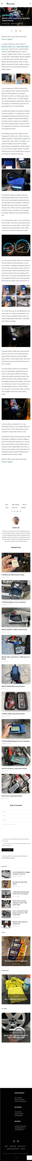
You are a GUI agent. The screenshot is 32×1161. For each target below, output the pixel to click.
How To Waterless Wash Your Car (16, 999)
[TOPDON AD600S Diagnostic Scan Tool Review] (16, 728)
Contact (23, 1148)
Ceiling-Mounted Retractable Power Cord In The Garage (21, 893)
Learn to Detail (18, 1111)
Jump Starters (7, 15)
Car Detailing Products (20, 1128)
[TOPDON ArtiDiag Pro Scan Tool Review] (16, 589)
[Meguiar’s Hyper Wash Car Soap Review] (7, 924)
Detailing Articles (19, 1115)
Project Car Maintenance (20, 1101)
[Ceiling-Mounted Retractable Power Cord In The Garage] (7, 894)
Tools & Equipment (19, 1129)
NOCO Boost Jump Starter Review (12, 796)
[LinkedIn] (17, 511)
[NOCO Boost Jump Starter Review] (16, 783)
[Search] (29, 3)
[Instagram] (18, 1141)
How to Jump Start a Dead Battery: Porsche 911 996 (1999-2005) (20, 913)
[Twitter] (15, 511)
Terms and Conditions (13, 1148)
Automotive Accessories (20, 1126)
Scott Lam (6, 23)
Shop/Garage (16, 958)
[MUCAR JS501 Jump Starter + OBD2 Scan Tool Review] (16, 644)
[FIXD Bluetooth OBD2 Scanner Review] (16, 562)
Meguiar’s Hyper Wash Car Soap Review (20, 923)
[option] (16, 951)
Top (16, 1157)
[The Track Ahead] (10, 3)
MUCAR (24, 504)
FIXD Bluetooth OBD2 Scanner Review (13, 575)
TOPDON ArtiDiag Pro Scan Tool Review (14, 602)
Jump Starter (15, 504)
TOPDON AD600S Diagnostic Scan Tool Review (16, 741)
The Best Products (19, 1113)
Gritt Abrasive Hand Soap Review (20, 883)
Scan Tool (15, 507)
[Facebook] (11, 30)
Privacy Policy (22, 1146)
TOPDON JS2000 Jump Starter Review (13, 714)
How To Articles (18, 1097)
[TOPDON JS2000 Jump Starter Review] (16, 701)
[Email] (16, 30)
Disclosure (13, 1146)
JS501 (24, 141)
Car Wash (16, 996)
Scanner (23, 507)
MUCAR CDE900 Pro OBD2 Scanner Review (14, 629)
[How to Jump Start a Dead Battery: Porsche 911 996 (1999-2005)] (7, 914)
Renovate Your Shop (19, 1099)
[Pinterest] (20, 511)
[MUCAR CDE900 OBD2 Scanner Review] (16, 674)
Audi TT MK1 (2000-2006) (16, 1032)
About (6, 1146)
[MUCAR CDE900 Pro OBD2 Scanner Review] (16, 617)
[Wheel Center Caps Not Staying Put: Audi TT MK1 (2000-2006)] (7, 904)
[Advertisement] (16, 484)
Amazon (10, 39)
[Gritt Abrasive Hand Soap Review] (7, 884)
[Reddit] (20, 30)
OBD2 (7, 507)
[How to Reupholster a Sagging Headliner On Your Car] (7, 874)
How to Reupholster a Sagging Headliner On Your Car (21, 873)
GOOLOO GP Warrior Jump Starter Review (14, 768)
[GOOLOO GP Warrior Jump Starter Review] (16, 756)
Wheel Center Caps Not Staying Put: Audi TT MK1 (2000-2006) (20, 903)
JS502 (6, 504)
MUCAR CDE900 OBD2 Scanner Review (13, 686)
